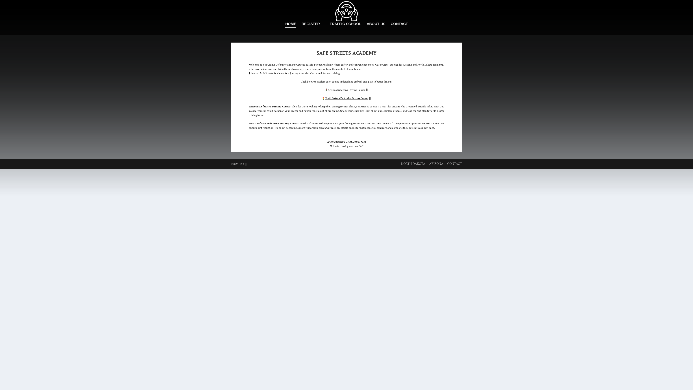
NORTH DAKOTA (413, 163)
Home (290, 24)
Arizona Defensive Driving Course (346, 90)
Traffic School (345, 24)
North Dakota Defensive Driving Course (346, 98)
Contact (399, 24)
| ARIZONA (435, 163)
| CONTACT (454, 163)
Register (311, 24)
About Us (376, 24)
